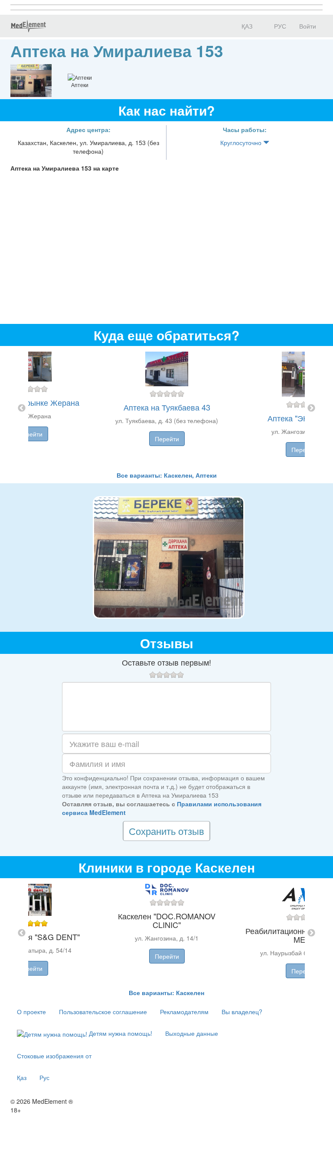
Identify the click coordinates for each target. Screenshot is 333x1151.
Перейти (30, 434)
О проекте (31, 1011)
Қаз (21, 1077)
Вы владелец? (242, 1011)
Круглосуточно (241, 142)
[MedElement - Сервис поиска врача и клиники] (28, 26)
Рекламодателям (184, 1011)
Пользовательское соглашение (103, 1011)
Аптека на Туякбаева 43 (167, 407)
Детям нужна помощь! (119, 1033)
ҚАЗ (246, 26)
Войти (307, 26)
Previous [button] (21, 408)
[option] (166, 408)
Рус (44, 1077)
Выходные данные (191, 1033)
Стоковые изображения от (54, 1055)
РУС (279, 26)
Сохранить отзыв (166, 830)
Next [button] (311, 408)
